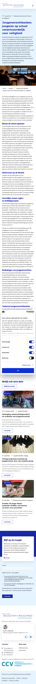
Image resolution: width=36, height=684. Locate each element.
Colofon (18, 678)
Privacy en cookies (14, 680)
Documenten (22, 650)
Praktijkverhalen (23, 648)
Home (4, 88)
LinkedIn (7, 557)
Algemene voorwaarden (8, 678)
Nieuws (11, 88)
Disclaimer (5, 680)
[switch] (31, 347)
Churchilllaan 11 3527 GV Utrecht (8, 649)
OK (18, 370)
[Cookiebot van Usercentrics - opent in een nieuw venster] (26, 312)
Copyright (24, 678)
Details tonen (26, 365)
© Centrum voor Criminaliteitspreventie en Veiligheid (16, 674)
